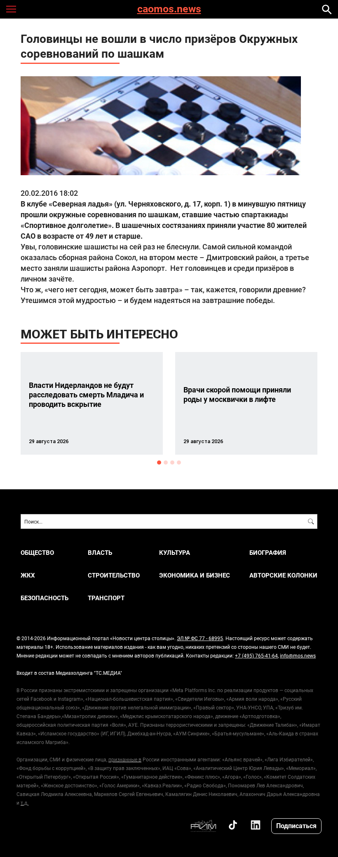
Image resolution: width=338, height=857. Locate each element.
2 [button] (166, 462)
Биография (267, 552)
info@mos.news (298, 655)
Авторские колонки (283, 575)
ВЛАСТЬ (100, 552)
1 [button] (159, 462)
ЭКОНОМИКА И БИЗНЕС (194, 575)
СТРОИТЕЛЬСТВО (114, 575)
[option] (91, 403)
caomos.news (169, 9)
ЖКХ (28, 575)
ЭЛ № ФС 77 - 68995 (200, 638)
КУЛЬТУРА (174, 552)
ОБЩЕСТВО (37, 552)
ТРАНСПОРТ (106, 598)
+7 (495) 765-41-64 (256, 655)
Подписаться (296, 825)
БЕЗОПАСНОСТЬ (44, 598)
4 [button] (179, 462)
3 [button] (172, 462)
